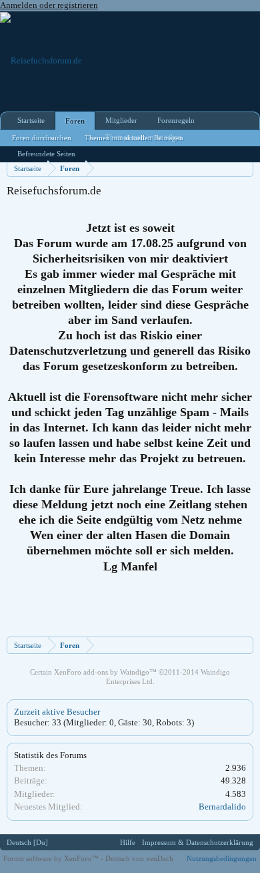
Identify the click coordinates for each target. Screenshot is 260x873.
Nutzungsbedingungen (222, 858)
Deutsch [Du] (27, 842)
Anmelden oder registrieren (49, 5)
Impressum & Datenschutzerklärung (197, 842)
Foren (75, 121)
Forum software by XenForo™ (52, 858)
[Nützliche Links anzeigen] (245, 168)
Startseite (31, 120)
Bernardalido (222, 807)
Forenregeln (176, 120)
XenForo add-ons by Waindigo (101, 672)
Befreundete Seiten (46, 154)
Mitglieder (121, 120)
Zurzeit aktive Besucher (57, 712)
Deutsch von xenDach (139, 858)
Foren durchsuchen (41, 138)
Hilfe (127, 842)
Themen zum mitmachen (143, 137)
